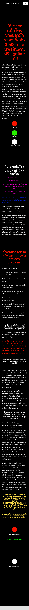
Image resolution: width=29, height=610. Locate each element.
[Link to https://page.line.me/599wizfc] (14, 132)
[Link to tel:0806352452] (14, 123)
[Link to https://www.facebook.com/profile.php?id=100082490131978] (14, 142)
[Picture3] (8, 607)
